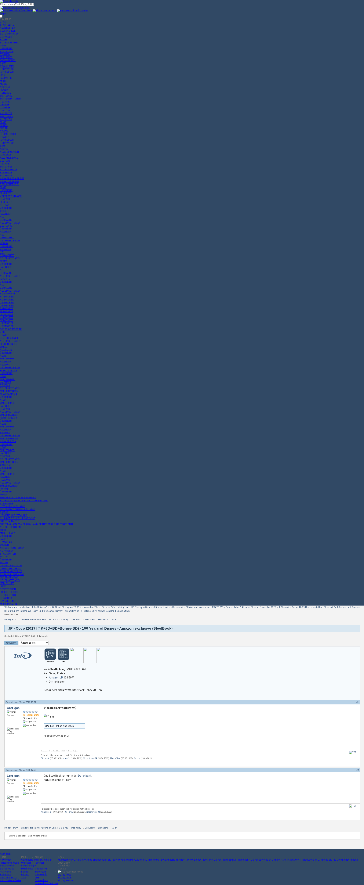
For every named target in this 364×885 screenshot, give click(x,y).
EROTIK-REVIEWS (9, 577)
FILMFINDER (6, 202)
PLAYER (4, 89)
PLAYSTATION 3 (8, 417)
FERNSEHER (6, 57)
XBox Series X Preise (10, 880)
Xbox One (294, 859)
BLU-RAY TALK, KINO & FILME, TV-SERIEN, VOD (24, 500)
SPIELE (3, 347)
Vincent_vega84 (90, 758)
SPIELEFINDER (7, 358)
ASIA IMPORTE (8, 293)
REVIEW (4, 131)
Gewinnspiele (28, 859)
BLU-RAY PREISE (8, 169)
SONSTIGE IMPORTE (11, 329)
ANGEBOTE (6, 113)
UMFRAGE (5, 107)
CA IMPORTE (7, 302)
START (4, 22)
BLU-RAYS (5, 161)
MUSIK (3, 84)
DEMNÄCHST (7, 220)
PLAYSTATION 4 (8, 394)
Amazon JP (56, 677)
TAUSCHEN (6, 542)
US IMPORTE (6, 326)
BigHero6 (45, 758)
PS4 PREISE (6, 175)
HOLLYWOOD (7, 69)
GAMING (4, 512)
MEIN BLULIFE (7, 583)
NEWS (3, 45)
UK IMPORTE (6, 323)
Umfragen (26, 863)
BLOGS (3, 39)
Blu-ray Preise (7, 868)
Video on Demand (271, 859)
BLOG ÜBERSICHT (9, 595)
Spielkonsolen (100, 859)
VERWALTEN (6, 550)
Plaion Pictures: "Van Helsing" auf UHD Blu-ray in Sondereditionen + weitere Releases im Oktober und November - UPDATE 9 (158, 607)
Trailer (303, 859)
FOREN (3, 494)
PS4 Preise (5, 871)
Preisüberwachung (9, 863)
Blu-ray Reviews (185, 859)
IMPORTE (5, 279)
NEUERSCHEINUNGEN (11, 565)
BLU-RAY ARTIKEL (9, 42)
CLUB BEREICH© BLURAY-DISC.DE (17, 518)
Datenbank (84, 775)
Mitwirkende (41, 874)
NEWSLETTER (7, 28)
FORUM (4, 488)
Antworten (11, 643)
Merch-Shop (27, 868)
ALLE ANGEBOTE (9, 157)
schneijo (66, 758)
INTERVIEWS (6, 72)
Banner (25, 871)
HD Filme (149, 859)
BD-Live (232, 859)
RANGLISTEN (7, 601)
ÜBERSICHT (6, 48)
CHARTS (4, 211)
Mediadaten (41, 868)
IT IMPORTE (6, 314)
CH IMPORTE (7, 305)
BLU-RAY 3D (6, 226)
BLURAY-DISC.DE (8, 134)
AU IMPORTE (7, 299)
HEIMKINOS (6, 598)
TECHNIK (4, 101)
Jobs (23, 877)
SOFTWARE (6, 96)
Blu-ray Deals (64, 877)
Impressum (40, 871)
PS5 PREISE (6, 172)
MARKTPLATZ (7, 533)
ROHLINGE (5, 93)
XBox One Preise (8, 877)
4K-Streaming (65, 859)
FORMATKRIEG (8, 60)
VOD (2, 332)
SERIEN (4, 125)
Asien (114, 619)
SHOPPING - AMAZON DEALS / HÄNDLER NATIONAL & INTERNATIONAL (36, 524)
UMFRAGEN (6, 36)
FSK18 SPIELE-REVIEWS (12, 574)
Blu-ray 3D (256, 859)
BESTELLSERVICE (9, 338)
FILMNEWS (5, 193)
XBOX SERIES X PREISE (12, 178)
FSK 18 (3, 556)
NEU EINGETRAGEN (10, 222)
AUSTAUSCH (6, 51)
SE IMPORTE (6, 320)
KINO (2, 75)
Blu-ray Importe (350, 859)
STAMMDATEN (8, 553)
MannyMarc (115, 758)
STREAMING (6, 503)
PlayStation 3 (137, 859)
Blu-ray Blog (27, 865)
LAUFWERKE (6, 78)
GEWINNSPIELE (8, 31)
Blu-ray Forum (11, 619)
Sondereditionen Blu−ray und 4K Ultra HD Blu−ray (44, 619)
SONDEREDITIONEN (10, 98)
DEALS (5, 155)
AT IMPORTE (7, 296)
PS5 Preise (5, 874)
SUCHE (3, 530)
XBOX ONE (5, 465)
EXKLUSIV (5, 54)
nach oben (5, 854)
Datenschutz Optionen (46, 883)
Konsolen (312, 859)
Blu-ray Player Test (203, 859)
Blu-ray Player (221, 859)
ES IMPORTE (6, 308)
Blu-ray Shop (335, 859)
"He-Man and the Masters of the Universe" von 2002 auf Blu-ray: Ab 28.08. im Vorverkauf (49, 607)
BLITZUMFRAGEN (9, 33)
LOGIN (3, 586)
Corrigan (13, 708)
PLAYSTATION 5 (8, 370)
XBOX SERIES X (8, 441)
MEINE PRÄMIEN (8, 604)
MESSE (3, 81)
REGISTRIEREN (8, 589)
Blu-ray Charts (85, 859)
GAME (3, 63)
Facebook (39, 863)
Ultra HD (158, 859)
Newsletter (5, 859)
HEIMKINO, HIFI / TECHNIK (13, 515)
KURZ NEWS (6, 116)
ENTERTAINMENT (9, 521)
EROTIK (4, 128)
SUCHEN (4, 545)
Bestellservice (7, 865)
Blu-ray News (64, 874)
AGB (37, 877)
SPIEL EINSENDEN (9, 391)
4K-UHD (4, 243)
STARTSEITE (7, 24)
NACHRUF (5, 87)
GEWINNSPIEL (7, 66)
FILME (3, 122)
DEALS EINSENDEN (9, 184)
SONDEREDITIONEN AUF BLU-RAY (17, 509)
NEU (2, 217)
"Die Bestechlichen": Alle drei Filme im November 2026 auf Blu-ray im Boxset (260, 607)
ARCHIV (4, 149)
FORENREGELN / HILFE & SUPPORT (18, 497)
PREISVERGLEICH (9, 592)
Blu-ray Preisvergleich (119, 859)
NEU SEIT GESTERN (10, 527)
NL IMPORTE (6, 317)
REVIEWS (5, 199)
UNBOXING (5, 110)
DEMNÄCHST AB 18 (10, 568)
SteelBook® (76, 619)
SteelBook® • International (97, 619)
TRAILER (4, 104)
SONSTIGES (6, 166)
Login (3, 13)
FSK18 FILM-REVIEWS (11, 571)
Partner (25, 874)
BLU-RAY (4, 205)
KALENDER (5, 214)
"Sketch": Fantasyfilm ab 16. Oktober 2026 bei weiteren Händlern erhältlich (92, 611)
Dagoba (137, 758)
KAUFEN (4, 539)
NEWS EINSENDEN (9, 152)
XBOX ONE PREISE (9, 181)
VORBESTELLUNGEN (11, 196)
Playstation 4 (243, 859)
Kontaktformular (43, 859)
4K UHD (285, 859)
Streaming (323, 859)
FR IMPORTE (6, 311)
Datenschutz (41, 880)
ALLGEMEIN (6, 119)
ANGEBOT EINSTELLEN (12, 547)
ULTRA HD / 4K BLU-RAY (12, 506)
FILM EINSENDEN (8, 344)
